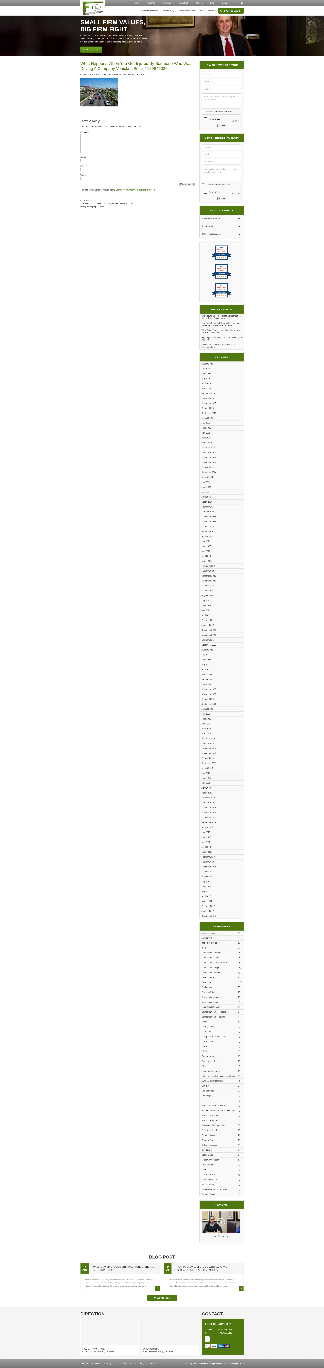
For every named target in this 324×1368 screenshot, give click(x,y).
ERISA (204, 1051)
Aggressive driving (209, 933)
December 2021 (208, 630)
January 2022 (207, 625)
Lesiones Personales (207, 11)
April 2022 (206, 615)
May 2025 (205, 433)
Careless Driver (208, 992)
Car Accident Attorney (211, 953)
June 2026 (206, 374)
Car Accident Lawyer (210, 967)
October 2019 (207, 758)
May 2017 (205, 891)
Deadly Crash (207, 1027)
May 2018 (205, 842)
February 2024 (208, 507)
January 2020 (207, 743)
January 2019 (207, 803)
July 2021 (205, 655)
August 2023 (207, 536)
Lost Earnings (207, 1091)
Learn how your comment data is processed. (135, 190)
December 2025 (208, 403)
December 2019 (208, 748)
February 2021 (208, 679)
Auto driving (206, 938)
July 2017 (205, 881)
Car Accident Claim (210, 958)
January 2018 (207, 862)
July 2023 (205, 541)
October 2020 (207, 699)
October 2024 (207, 467)
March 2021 (206, 674)
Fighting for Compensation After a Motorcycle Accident (221, 338)
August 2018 (207, 827)
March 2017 (206, 901)
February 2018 (208, 857)
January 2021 (207, 684)
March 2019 (206, 793)
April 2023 (206, 556)
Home (136, 3)
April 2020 (206, 729)
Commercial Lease (209, 1002)
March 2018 (206, 852)
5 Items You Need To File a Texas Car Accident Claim (218, 346)
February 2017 (208, 906)
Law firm (205, 1086)
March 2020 (206, 734)
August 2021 (207, 650)
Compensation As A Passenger (215, 1012)
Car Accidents (207, 977)
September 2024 (208, 472)
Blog (212, 3)
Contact (225, 3)
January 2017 (207, 911)
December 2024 (208, 457)
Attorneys (167, 3)
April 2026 (206, 383)
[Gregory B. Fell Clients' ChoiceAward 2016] (221, 297)
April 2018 (206, 847)
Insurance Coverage (210, 1071)
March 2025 (206, 443)
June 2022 (206, 605)
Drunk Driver (207, 1041)
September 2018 (208, 822)
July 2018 (205, 832)
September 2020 (208, 704)
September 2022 (208, 591)
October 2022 (207, 586)
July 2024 (205, 482)
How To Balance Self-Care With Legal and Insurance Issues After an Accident (220, 324)
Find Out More (91, 49)
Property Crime (208, 1140)
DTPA (204, 1046)
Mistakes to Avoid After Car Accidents (218, 1110)
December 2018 (208, 808)
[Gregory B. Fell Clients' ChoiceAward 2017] (221, 278)
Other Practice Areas (186, 11)
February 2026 (208, 393)
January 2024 (207, 512)
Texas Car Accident (210, 1160)
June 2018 (206, 837)
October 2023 (207, 526)
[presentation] (221, 119)
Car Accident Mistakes (211, 972)
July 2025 (205, 423)
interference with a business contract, (218, 1076)
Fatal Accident (207, 1056)
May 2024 (205, 492)
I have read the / (220, 111)
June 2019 (206, 778)
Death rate (206, 1032)
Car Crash (206, 982)
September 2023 (208, 531)
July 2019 (205, 773)
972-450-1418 (232, 10)
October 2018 (207, 817)
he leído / (218, 184)
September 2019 (208, 763)
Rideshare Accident (210, 1145)
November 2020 (208, 694)
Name (83, 157)
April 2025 (206, 438)
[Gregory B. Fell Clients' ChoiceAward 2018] (221, 259)
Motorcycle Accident (210, 1115)
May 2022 (205, 610)
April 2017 (206, 896)
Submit (221, 126)
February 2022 (208, 620)
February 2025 (208, 448)
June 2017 (206, 886)
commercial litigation (210, 1007)
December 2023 (208, 517)
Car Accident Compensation (214, 963)
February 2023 (208, 566)
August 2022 (207, 595)
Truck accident (208, 1165)
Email (83, 166)
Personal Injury (168, 11)
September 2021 (208, 645)
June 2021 (206, 660)
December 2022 (208, 576)
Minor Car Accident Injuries (213, 1106)
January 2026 (207, 398)
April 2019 (206, 788)
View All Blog (162, 1298)
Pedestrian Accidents (210, 1130)
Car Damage (207, 987)
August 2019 (207, 768)
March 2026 (206, 388)
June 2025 (206, 428)
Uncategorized (208, 1175)
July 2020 (205, 714)
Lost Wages (206, 1096)
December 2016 (208, 916)
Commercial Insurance (211, 997)
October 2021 (207, 640)
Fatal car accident (209, 1061)
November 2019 (208, 753)
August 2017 (207, 877)
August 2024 (207, 477)
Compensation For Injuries (213, 1017)
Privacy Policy (229, 111)
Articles (199, 3)
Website (84, 175)
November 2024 (208, 462)
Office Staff (183, 3)
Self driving (206, 1150)
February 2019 (208, 798)
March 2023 (206, 561)
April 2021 (206, 669)
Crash (204, 1022)
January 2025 (207, 452)
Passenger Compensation (213, 1125)
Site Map (240, 1364)
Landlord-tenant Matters (212, 1081)
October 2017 (207, 872)
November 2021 (208, 635)
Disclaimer (220, 111)
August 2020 (207, 709)
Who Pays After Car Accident (214, 1189)
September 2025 (208, 413)
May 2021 (205, 665)
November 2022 (208, 581)
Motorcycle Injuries (209, 1120)
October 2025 (207, 408)
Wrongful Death (208, 1194)
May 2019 (205, 783)
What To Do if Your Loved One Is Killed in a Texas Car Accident (220, 331)
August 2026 (207, 364)
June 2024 (206, 487)
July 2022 (205, 600)
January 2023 (207, 571)
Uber (203, 1170)
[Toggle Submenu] (239, 218)
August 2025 (207, 418)
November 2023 (208, 522)
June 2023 (206, 546)
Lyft (203, 1101)
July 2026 (205, 369)
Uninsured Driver (209, 1179)
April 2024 (206, 497)
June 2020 (206, 719)
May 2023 (205, 551)
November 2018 (208, 812)
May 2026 (205, 379)
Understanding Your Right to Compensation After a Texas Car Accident (221, 317)
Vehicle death (207, 1184)
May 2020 (205, 724)
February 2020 (208, 738)
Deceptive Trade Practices (213, 1036)
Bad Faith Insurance (149, 11)
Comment (85, 132)
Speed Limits (207, 1155)
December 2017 (208, 867)
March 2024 (206, 502)
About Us (151, 3)
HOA (203, 1066)
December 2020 (208, 689)
